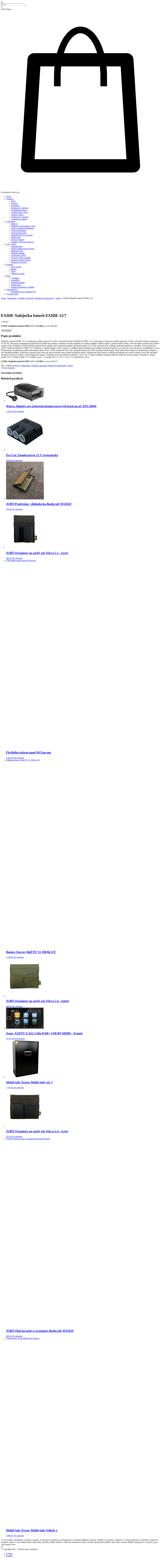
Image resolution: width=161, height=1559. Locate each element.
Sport (8, 276)
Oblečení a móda (18, 274)
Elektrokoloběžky (18, 283)
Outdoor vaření (17, 215)
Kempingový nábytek (19, 208)
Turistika (9, 264)
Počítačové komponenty (44, 298)
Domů (8, 197)
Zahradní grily (16, 246)
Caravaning (10, 221)
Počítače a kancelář (25, 298)
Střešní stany (16, 237)
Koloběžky (15, 280)
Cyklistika (15, 278)
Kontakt (9, 1556)
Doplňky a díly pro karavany (22, 242)
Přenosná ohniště (18, 253)
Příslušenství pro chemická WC (23, 292)
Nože (13, 271)
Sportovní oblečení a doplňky (22, 287)
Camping (9, 199)
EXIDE (11, 368)
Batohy (14, 269)
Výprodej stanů (12, 294)
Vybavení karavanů (18, 233)
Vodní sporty (16, 285)
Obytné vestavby (18, 240)
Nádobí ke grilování (19, 262)
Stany (13, 201)
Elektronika (12, 298)
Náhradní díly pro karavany (22, 235)
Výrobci (9, 1553)
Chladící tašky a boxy (19, 212)
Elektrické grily (17, 251)
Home (3, 298)
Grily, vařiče (11, 244)
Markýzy (14, 224)
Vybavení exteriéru (18, 230)
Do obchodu (6, 330)
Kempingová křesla (19, 210)
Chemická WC (12, 289)
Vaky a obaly (16, 267)
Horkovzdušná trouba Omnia (22, 249)
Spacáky (14, 203)
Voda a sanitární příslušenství (22, 228)
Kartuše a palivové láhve (21, 260)
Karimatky (15, 206)
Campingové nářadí (19, 219)
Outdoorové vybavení (19, 217)
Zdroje (58, 298)
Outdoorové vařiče (18, 255)
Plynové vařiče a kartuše (20, 258)
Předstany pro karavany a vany (23, 226)
